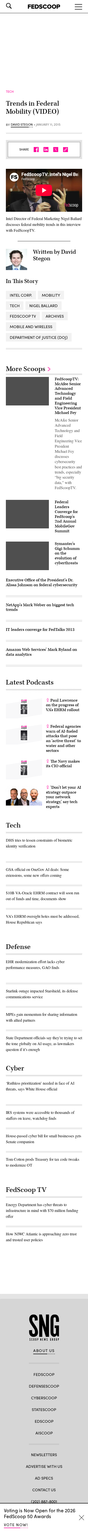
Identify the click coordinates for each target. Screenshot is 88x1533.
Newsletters (44, 1454)
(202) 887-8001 (44, 1501)
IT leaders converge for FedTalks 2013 (40, 629)
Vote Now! (16, 1524)
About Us (44, 1350)
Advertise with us (44, 1466)
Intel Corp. (21, 295)
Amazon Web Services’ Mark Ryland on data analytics (41, 652)
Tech (15, 305)
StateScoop (44, 1409)
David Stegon (22, 125)
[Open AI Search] (15, 6)
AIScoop (44, 1432)
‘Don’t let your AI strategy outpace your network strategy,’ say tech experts (63, 797)
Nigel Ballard (43, 305)
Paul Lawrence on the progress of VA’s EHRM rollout (62, 705)
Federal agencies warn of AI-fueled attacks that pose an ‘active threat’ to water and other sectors (63, 738)
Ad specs (44, 1478)
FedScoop (44, 1374)
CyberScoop (44, 1397)
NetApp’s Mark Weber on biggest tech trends (40, 607)
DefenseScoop (44, 1386)
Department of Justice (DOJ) (39, 337)
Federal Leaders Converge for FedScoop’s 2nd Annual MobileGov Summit (66, 516)
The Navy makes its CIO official (63, 764)
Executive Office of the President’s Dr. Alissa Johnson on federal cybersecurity (41, 582)
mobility (51, 295)
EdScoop (44, 1421)
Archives (55, 316)
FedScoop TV (23, 316)
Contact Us (44, 1489)
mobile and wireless (31, 326)
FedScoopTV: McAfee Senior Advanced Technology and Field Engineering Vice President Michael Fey (68, 396)
